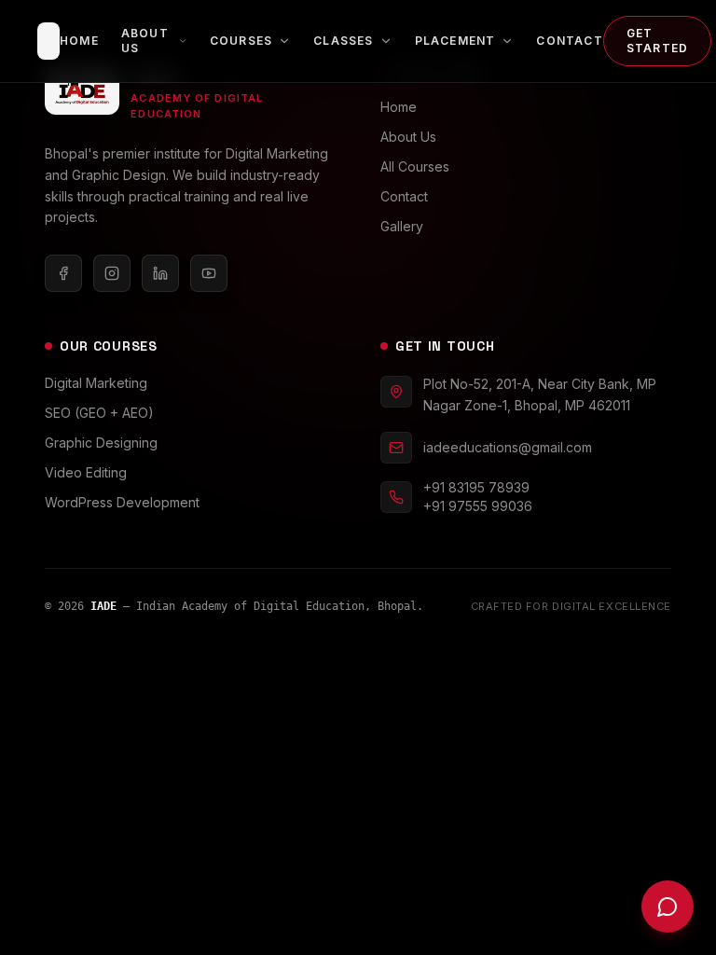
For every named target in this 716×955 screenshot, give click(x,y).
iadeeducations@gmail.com (507, 447)
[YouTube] (208, 273)
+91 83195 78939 (476, 487)
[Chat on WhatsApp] (667, 906)
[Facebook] (63, 273)
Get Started (657, 40)
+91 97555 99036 (477, 506)
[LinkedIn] (160, 273)
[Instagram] (112, 273)
